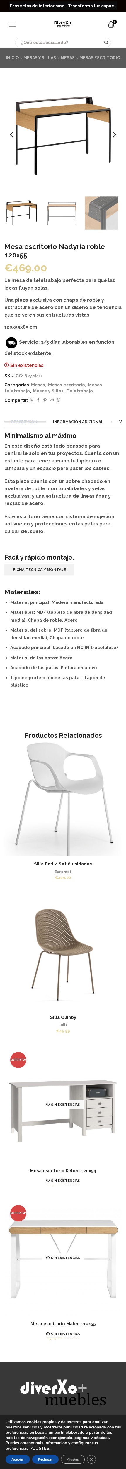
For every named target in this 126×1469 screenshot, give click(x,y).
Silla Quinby (63, 1017)
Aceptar (17, 1459)
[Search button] (106, 42)
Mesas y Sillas (39, 57)
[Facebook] (38, 400)
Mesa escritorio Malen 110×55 (63, 1323)
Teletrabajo (80, 390)
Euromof (63, 872)
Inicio (12, 57)
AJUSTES (40, 1448)
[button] (11, 134)
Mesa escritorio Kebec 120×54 (63, 1170)
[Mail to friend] (51, 400)
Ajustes (73, 1459)
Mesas (68, 57)
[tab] (25, 421)
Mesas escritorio (99, 57)
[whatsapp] (57, 400)
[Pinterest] (45, 400)
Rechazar (45, 1459)
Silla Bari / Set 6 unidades (63, 863)
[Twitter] (31, 400)
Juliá (63, 1025)
